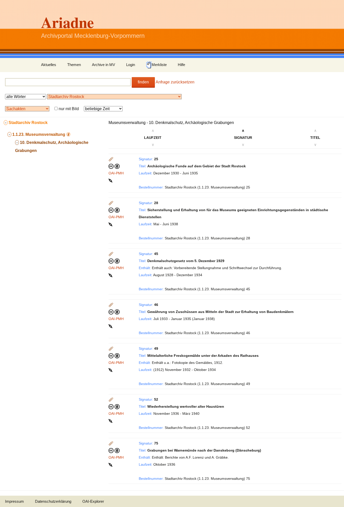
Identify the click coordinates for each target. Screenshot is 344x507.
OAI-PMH (116, 173)
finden (143, 82)
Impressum (14, 501)
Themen (74, 64)
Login (130, 64)
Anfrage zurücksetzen (175, 82)
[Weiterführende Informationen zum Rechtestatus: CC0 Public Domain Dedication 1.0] (114, 166)
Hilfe (181, 64)
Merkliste (159, 64)
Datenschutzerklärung (53, 501)
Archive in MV (103, 64)
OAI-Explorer (93, 501)
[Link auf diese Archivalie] (111, 180)
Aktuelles (48, 64)
